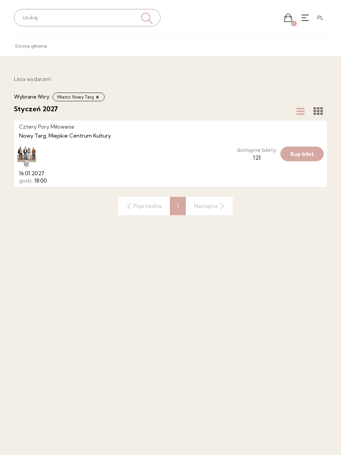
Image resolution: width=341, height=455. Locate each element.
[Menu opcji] (305, 18)
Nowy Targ (32, 135)
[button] (288, 18)
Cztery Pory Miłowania (46, 126)
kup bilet (302, 154)
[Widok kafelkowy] (318, 111)
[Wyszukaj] (146, 17)
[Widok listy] (300, 111)
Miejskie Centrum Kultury (80, 135)
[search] (87, 17)
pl (320, 17)
